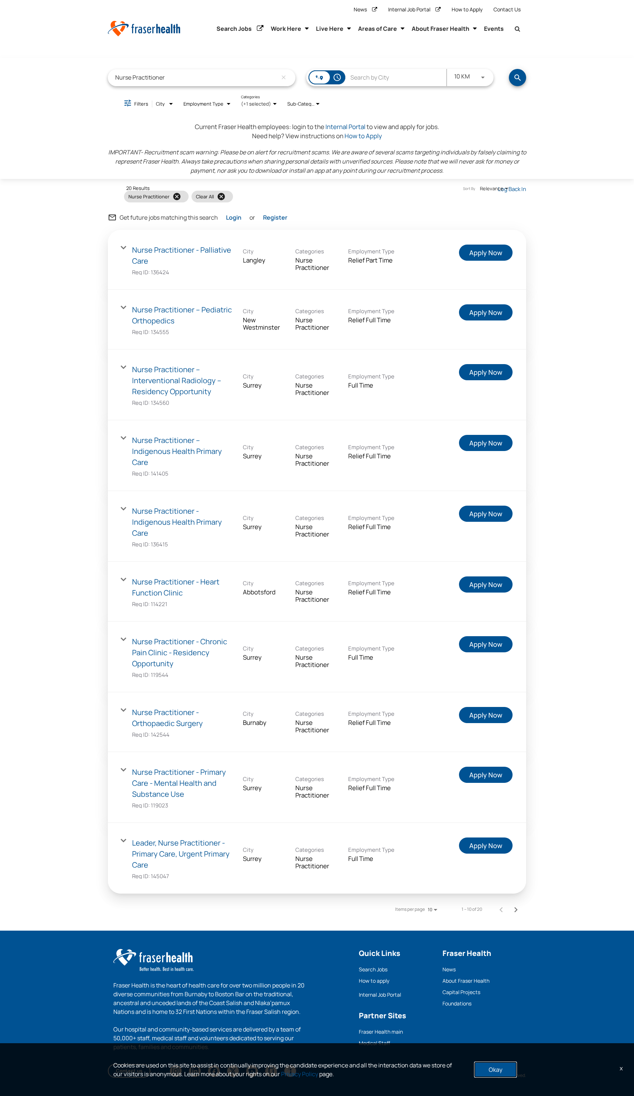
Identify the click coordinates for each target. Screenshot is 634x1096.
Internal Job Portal (409, 9)
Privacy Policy (299, 1074)
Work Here (286, 29)
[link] (317, 260)
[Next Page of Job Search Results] (516, 909)
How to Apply (467, 9)
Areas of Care (377, 29)
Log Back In (512, 189)
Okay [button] (495, 1070)
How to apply (374, 980)
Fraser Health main (381, 1031)
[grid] (302, 196)
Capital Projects (461, 992)
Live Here (329, 29)
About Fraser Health (440, 29)
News (360, 9)
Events (494, 29)
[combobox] (196, 77)
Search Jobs (234, 29)
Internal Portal (345, 126)
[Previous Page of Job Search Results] (501, 909)
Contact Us (507, 9)
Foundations (456, 1003)
